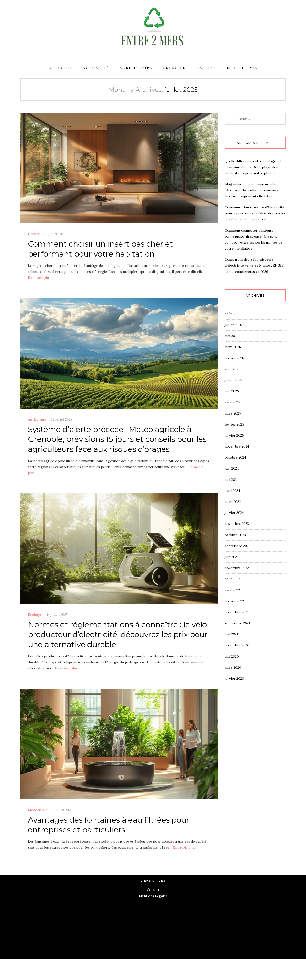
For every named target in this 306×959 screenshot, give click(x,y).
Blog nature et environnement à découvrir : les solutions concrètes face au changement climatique (252, 190)
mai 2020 (232, 656)
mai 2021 (231, 634)
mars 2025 (233, 413)
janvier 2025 (234, 435)
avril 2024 (232, 490)
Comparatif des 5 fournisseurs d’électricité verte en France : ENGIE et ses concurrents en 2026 (254, 265)
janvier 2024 (234, 512)
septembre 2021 (237, 623)
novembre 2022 (237, 568)
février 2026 (234, 358)
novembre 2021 (237, 612)
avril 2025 (232, 402)
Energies (174, 68)
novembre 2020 (237, 645)
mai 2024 (232, 479)
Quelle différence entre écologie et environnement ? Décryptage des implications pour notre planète (253, 167)
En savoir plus (39, 277)
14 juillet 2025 (57, 614)
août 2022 (232, 579)
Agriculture (136, 68)
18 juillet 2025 (61, 419)
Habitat (206, 68)
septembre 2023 (237, 546)
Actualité (96, 68)
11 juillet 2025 (62, 810)
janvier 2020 (234, 678)
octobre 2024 (235, 457)
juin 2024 (232, 468)
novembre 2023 (237, 524)
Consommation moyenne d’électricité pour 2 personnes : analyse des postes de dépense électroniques (255, 213)
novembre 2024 (237, 446)
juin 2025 (232, 391)
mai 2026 (232, 336)
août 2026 (232, 314)
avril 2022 (232, 590)
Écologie (60, 68)
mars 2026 (233, 347)
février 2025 (234, 424)
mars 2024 (233, 501)
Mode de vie (242, 68)
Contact (153, 889)
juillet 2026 (233, 325)
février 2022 (234, 601)
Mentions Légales (153, 896)
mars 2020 (233, 667)
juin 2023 (232, 557)
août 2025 (232, 369)
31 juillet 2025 (54, 234)
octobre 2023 (235, 535)
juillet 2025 (233, 380)
